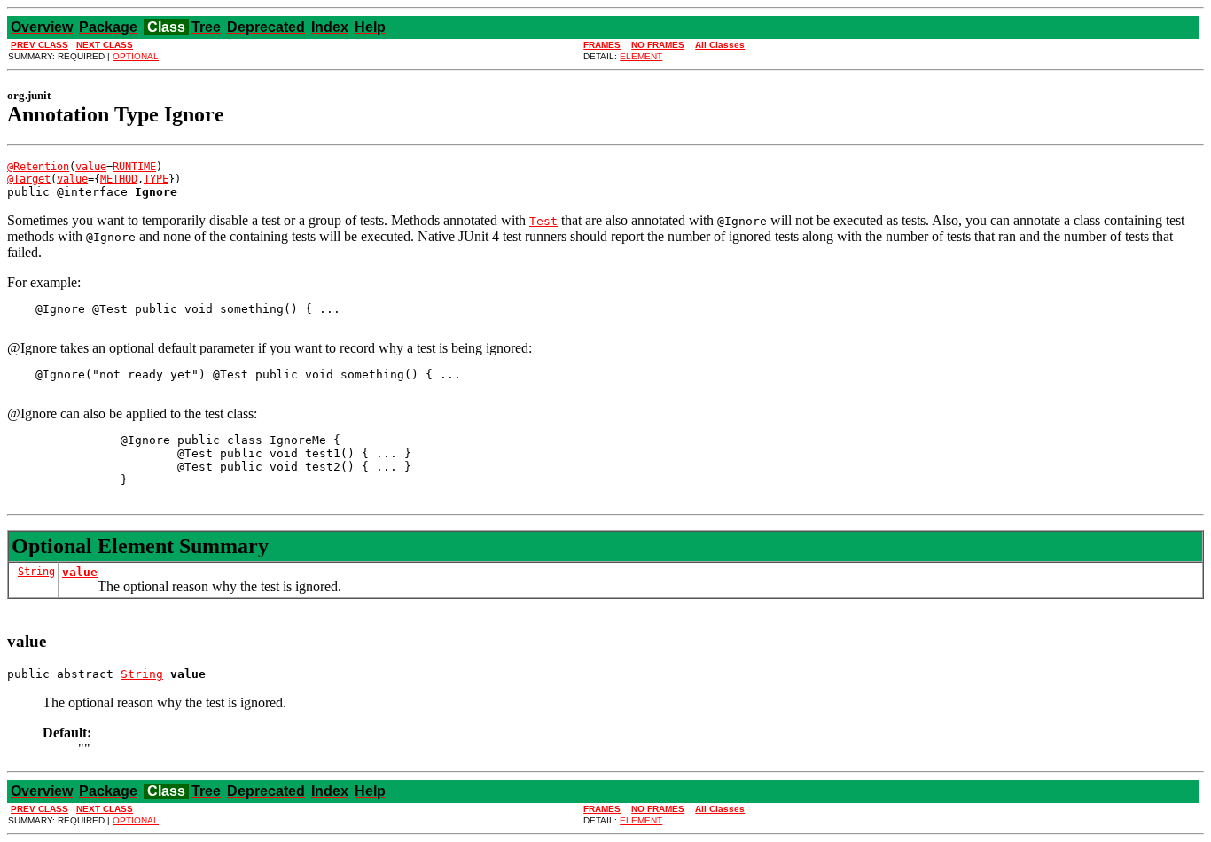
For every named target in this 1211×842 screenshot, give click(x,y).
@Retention (38, 166)
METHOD (118, 179)
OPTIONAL (136, 56)
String (36, 571)
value (90, 166)
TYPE (156, 179)
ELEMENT (641, 56)
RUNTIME (134, 166)
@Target (29, 179)
